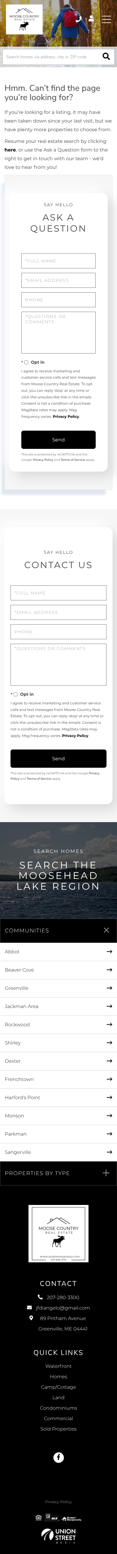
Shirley (13, 1043)
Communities (27, 930)
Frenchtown (19, 1079)
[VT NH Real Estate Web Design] (58, 1536)
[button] (106, 57)
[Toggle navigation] (106, 19)
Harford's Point (22, 1098)
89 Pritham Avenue (62, 1324)
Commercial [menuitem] (58, 1419)
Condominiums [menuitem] (58, 1408)
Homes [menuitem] (58, 1377)
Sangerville (18, 1152)
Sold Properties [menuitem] (58, 1429)
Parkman (16, 1134)
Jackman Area (21, 1007)
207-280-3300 (79, 19)
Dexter (13, 1061)
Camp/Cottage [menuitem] (58, 1387)
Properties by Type (37, 1173)
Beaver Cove (19, 970)
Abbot (12, 952)
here (10, 150)
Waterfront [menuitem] (58, 1366)
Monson (14, 1116)
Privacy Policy (66, 416)
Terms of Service (73, 460)
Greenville (16, 988)
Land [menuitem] (58, 1398)
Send (58, 440)
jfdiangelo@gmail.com (63, 1308)
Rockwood (17, 1025)
